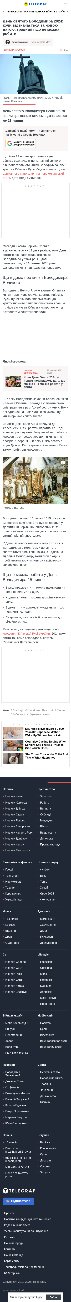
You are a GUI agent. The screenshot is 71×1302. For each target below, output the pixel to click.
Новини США (13, 967)
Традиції (45, 1084)
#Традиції (17, 710)
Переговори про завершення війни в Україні (35, 11)
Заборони (46, 1090)
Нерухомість (13, 881)
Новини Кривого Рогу (19, 832)
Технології (11, 918)
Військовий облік (51, 1046)
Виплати (45, 808)
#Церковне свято (38, 714)
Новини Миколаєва (17, 850)
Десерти (45, 1160)
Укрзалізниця (13, 899)
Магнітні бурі (48, 997)
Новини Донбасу (16, 838)
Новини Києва (14, 796)
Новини (8, 789)
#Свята (60, 710)
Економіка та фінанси (18, 862)
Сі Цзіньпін (12, 1087)
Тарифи (10, 887)
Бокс (43, 875)
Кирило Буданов (15, 1105)
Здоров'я (44, 911)
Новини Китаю (14, 985)
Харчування (48, 924)
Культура (46, 985)
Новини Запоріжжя (17, 826)
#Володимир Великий (39, 710)
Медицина (46, 820)
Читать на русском (14, 50)
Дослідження (48, 942)
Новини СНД (13, 979)
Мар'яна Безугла (16, 1117)
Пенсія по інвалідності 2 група (18, 1150)
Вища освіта (48, 832)
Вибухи (10, 1029)
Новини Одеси (14, 814)
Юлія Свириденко (16, 1123)
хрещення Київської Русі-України (26, 633)
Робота (44, 802)
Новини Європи (15, 961)
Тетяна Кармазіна (20, 42)
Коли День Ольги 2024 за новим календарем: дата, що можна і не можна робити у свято (44, 382)
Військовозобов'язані (53, 1040)
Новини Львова (15, 820)
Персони (9, 1064)
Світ (6, 954)
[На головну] (35, 4)
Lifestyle (43, 954)
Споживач (46, 967)
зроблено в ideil (14, 1290)
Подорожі (46, 979)
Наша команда (13, 1255)
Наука (7, 911)
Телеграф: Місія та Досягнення (24, 1267)
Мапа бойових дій (16, 1023)
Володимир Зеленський (12, 1074)
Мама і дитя (47, 918)
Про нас (9, 1213)
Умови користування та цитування (26, 1231)
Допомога (46, 838)
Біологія (10, 930)
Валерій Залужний (17, 1099)
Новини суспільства (31, 371)
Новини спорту (48, 862)
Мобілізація (45, 1015)
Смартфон (12, 942)
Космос (10, 924)
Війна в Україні (13, 1015)
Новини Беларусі (16, 991)
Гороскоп (46, 961)
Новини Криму (14, 844)
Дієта (43, 930)
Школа (44, 826)
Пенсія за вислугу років (16, 1175)
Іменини (45, 1102)
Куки (39, 1297)
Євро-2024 (47, 893)
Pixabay (16, 101)
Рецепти (43, 1135)
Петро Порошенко (17, 1111)
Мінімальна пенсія (17, 1167)
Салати (45, 1166)
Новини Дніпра (15, 808)
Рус (65, 4)
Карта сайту (11, 1261)
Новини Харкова (16, 802)
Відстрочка (47, 1035)
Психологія (47, 936)
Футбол (44, 869)
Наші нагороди (13, 1243)
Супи (43, 1154)
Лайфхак (46, 991)
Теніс (43, 881)
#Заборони (18, 714)
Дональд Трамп (15, 1081)
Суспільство (46, 789)
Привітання (47, 1003)
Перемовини (13, 1035)
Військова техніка (16, 1053)
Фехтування (47, 899)
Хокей (44, 887)
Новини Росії (13, 973)
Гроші (9, 869)
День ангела (48, 1096)
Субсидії (45, 814)
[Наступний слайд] (67, 11)
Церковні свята (50, 1072)
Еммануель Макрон (17, 1093)
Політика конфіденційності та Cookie (27, 1219)
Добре (53, 1297)
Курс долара (13, 893)
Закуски (45, 1172)
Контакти (10, 1249)
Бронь (44, 1029)
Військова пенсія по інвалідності (18, 1159)
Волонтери (12, 1046)
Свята (42, 1064)
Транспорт (12, 875)
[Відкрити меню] (5, 4)
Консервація (48, 1148)
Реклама (9, 1237)
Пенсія (7, 1135)
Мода (43, 973)
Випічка (45, 1142)
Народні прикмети (51, 1078)
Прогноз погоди (50, 844)
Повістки (45, 1023)
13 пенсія (11, 1142)
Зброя (9, 1040)
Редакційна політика (17, 1225)
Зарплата (46, 796)
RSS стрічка (12, 1273)
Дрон (8, 936)
